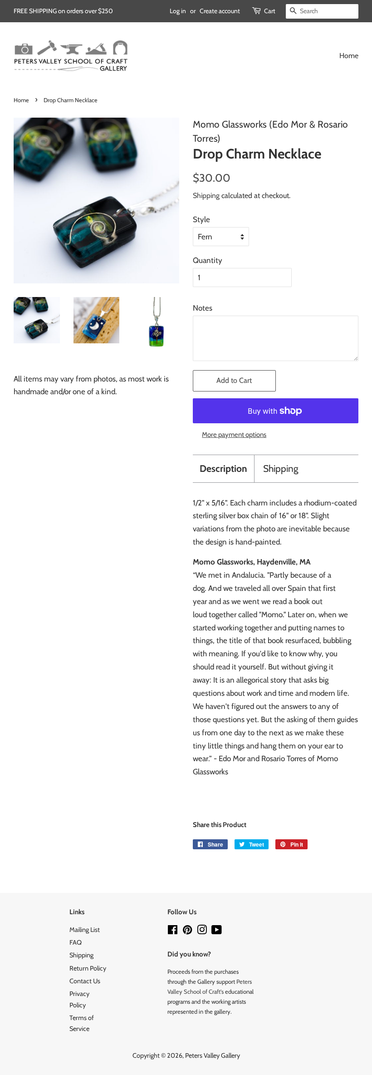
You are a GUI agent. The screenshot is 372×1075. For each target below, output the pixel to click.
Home (348, 55)
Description (223, 468)
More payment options (234, 435)
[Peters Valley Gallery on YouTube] (216, 931)
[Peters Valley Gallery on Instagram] (202, 931)
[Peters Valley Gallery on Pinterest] (187, 931)
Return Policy (87, 968)
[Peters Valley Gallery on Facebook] (172, 931)
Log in (178, 11)
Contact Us (84, 981)
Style (201, 219)
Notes (202, 307)
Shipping (206, 195)
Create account (220, 11)
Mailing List (84, 930)
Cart (269, 11)
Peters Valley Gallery (212, 1055)
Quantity (207, 260)
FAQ (75, 942)
